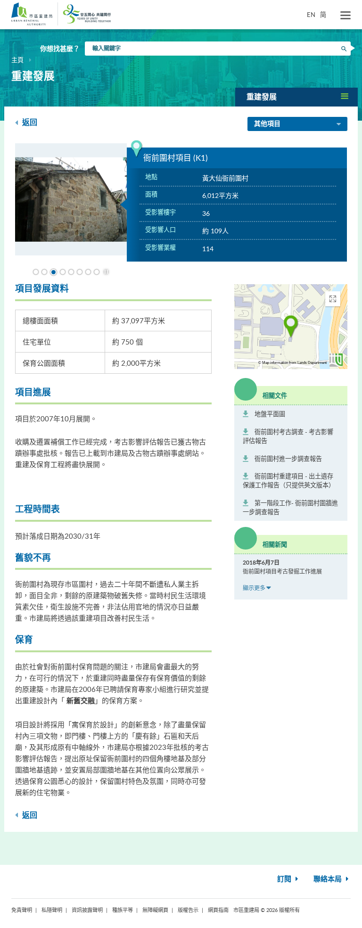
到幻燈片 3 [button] (53, 272)
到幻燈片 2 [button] (44, 272)
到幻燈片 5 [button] (71, 272)
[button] (296, 97)
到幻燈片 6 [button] (79, 272)
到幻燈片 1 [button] (35, 272)
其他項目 (267, 124)
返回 (28, 122)
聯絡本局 (328, 879)
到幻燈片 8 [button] (96, 272)
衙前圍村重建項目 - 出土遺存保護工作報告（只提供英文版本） (289, 480)
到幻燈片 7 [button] (88, 272)
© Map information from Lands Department (292, 363)
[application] (290, 326)
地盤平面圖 (270, 414)
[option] (71, 200)
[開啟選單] (345, 15)
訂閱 (285, 879)
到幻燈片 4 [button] (62, 272)
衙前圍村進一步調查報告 (288, 458)
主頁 (17, 60)
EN (311, 14)
